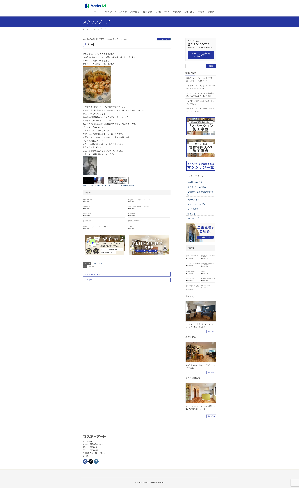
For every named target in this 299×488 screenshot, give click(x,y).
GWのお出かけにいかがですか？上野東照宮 (138, 206)
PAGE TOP (290, 471)
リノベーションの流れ (196, 187)
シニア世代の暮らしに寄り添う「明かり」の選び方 (200, 102)
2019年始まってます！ (133, 227)
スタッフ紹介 (193, 200)
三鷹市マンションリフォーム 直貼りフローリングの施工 (200, 110)
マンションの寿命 (93, 274)
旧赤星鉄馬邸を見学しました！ (90, 200)
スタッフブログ (164, 39)
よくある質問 (193, 209)
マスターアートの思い (196, 204)
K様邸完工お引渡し (87, 213)
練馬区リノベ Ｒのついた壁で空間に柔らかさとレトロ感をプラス (200, 79)
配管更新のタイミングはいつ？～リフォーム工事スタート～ (97, 227)
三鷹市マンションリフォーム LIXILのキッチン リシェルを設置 (200, 87)
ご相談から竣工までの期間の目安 (200, 193)
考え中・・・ (92, 280)
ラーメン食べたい (87, 220)
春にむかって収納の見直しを (135, 220)
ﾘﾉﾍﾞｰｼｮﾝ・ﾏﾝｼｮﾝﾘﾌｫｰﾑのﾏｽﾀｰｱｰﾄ (96, 185)
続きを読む (211, 331)
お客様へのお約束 (194, 182)
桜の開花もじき (131, 213)
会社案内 (191, 214)
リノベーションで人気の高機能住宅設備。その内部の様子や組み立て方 (200, 94)
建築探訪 (91, 266)
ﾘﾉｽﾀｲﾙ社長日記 (127, 185)
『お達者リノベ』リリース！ (90, 206)
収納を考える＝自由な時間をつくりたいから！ (139, 200)
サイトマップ (193, 218)
